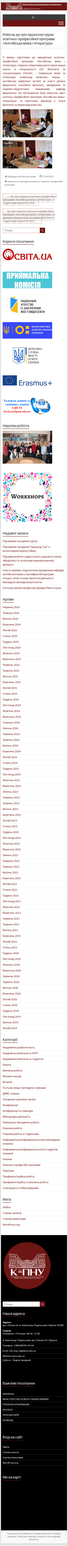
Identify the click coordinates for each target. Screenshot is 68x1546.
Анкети (7, 1064)
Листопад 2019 (12, 1016)
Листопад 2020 (12, 958)
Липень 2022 (10, 855)
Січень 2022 (10, 889)
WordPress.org (11, 1224)
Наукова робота (12, 1128)
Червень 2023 (11, 797)
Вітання (7, 1082)
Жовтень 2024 (11, 710)
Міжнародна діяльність (17, 1116)
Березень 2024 (12, 751)
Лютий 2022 (10, 883)
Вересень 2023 (12, 785)
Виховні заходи (12, 1076)
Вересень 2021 (12, 912)
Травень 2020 (11, 981)
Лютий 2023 (10, 820)
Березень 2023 (12, 814)
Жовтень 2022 (11, 843)
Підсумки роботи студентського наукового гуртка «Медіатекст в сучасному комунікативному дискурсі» (32, 560)
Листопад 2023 (12, 774)
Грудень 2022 (11, 832)
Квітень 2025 (10, 676)
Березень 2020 (12, 993)
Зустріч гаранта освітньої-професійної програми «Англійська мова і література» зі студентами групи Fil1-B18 (30, 199)
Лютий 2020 (10, 999)
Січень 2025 (10, 693)
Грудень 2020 (11, 953)
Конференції (10, 1105)
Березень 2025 (12, 682)
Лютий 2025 (10, 687)
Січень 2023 (10, 826)
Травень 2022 (11, 866)
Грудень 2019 (11, 1010)
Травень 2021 (11, 924)
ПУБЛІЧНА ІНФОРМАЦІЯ (16, 1404)
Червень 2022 (11, 860)
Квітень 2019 (10, 1022)
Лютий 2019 (10, 1028)
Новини (7, 1159)
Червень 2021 (11, 918)
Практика (8, 1170)
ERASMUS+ (9, 1393)
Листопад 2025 (12, 647)
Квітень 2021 (10, 930)
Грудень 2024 (11, 699)
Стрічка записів (12, 1212)
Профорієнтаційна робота (18, 1176)
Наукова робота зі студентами (21, 1133)
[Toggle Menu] (61, 23)
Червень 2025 (11, 664)
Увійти (6, 1207)
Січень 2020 (10, 1005)
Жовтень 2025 (11, 653)
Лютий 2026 (10, 630)
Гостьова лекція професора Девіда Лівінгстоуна (32, 587)
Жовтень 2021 (11, 907)
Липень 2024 (10, 728)
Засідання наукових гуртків (19, 1099)
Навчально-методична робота (23, 181)
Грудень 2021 (11, 895)
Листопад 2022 (12, 837)
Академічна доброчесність (19, 1047)
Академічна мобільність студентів (23, 1058)
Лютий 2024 (10, 757)
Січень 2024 (10, 762)
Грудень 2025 (11, 641)
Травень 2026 (11, 612)
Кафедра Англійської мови (21, 176)
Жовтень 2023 (11, 780)
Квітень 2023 (10, 808)
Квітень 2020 (10, 987)
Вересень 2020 (12, 970)
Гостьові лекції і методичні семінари (24, 1087)
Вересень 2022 (12, 849)
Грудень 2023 (11, 768)
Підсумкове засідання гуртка (20, 541)
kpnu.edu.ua (18, 1356)
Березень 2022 (12, 878)
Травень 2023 (11, 803)
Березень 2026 (12, 624)
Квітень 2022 (10, 872)
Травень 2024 (11, 739)
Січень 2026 (10, 635)
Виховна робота (12, 1070)
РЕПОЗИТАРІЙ (11, 1415)
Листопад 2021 (12, 901)
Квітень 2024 (10, 745)
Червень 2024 (11, 734)
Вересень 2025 (12, 659)
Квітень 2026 (10, 618)
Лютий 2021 (10, 941)
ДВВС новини (11, 1093)
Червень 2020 (11, 976)
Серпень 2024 (11, 722)
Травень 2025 (11, 670)
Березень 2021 (12, 935)
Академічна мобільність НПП (20, 1053)
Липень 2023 (10, 791)
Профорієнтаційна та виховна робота (25, 1182)
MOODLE (8, 1409)
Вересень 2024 (12, 716)
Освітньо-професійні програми (21, 1164)
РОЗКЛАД (8, 1420)
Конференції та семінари (18, 1110)
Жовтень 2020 (11, 964)
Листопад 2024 (12, 705)
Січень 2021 (10, 947)
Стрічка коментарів (14, 1218)
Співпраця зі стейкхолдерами (21, 1187)
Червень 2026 (11, 607)
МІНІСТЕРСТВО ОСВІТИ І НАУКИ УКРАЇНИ (26, 1399)
